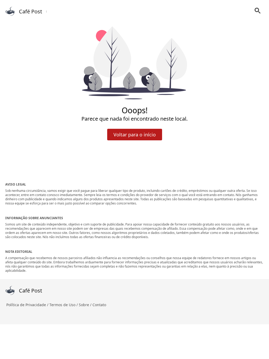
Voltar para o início (134, 134)
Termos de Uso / (64, 304)
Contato (99, 304)
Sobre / (85, 304)
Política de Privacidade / (27, 304)
